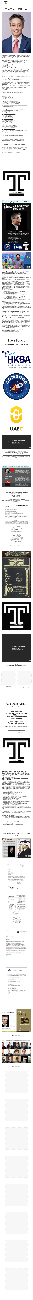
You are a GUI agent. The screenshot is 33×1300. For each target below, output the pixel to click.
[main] (16, 9)
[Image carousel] (16, 1022)
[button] (2, 2)
